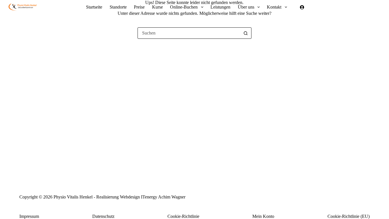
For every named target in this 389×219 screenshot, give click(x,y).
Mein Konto (263, 216)
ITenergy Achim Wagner (163, 196)
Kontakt (274, 7)
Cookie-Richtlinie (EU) (348, 216)
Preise (139, 7)
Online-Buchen (184, 7)
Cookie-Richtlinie (183, 216)
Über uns (246, 7)
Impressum (29, 216)
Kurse (157, 7)
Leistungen (220, 7)
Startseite (94, 7)
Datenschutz (103, 216)
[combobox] (189, 33)
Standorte (118, 7)
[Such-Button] (245, 33)
